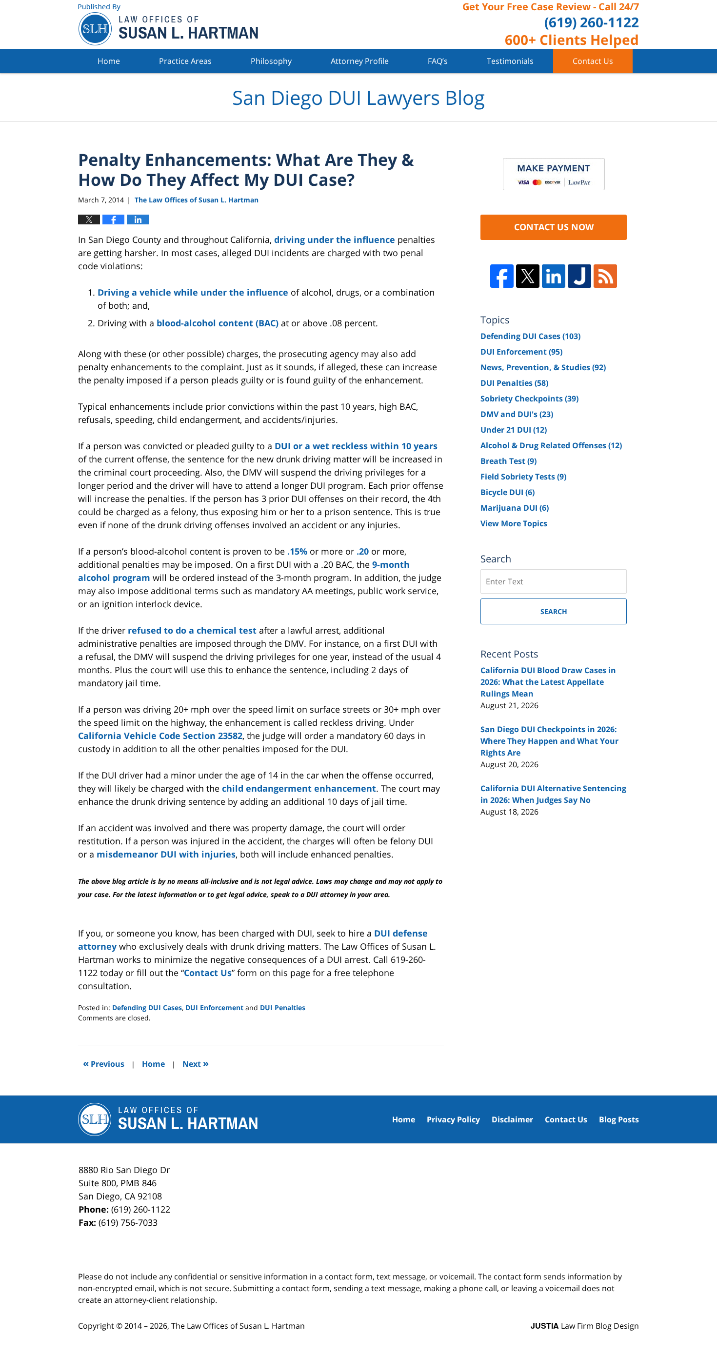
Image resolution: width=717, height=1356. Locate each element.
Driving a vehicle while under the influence (193, 292)
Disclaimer (512, 1119)
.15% (297, 551)
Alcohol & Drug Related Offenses (551, 445)
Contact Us (593, 61)
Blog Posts (619, 1119)
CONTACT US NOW (554, 227)
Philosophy (271, 61)
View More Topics (513, 523)
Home (109, 61)
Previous (103, 1063)
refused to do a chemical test (192, 630)
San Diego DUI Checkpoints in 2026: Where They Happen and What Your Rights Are (549, 741)
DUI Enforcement (214, 1007)
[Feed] (605, 276)
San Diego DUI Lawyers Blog (168, 24)
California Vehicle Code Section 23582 (160, 735)
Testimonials (510, 61)
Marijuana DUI (514, 507)
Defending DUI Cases (147, 1007)
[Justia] (579, 276)
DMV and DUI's (516, 414)
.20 (363, 551)
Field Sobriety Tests (523, 476)
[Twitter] (527, 276)
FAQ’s (438, 61)
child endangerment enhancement (299, 788)
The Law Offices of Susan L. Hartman (238, 1325)
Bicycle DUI (507, 492)
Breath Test (508, 461)
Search (553, 611)
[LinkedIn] (553, 276)
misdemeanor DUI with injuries (166, 854)
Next (195, 1063)
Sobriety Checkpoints (529, 398)
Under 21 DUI (513, 429)
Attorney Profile (360, 61)
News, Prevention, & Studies (543, 367)
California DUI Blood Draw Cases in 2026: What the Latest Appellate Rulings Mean (548, 682)
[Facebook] (502, 276)
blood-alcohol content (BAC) (218, 323)
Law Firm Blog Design (585, 1325)
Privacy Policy (453, 1119)
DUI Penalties (282, 1007)
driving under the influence (334, 239)
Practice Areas (185, 61)
